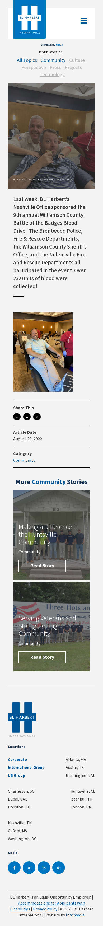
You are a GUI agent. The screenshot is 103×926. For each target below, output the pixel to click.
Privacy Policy (45, 909)
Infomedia (75, 915)
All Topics (27, 60)
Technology (52, 74)
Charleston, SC (21, 791)
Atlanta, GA (76, 759)
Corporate (17, 759)
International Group (26, 767)
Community (53, 60)
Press (55, 67)
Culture (77, 60)
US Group (16, 775)
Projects (73, 67)
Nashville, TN (20, 823)
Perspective (33, 67)
